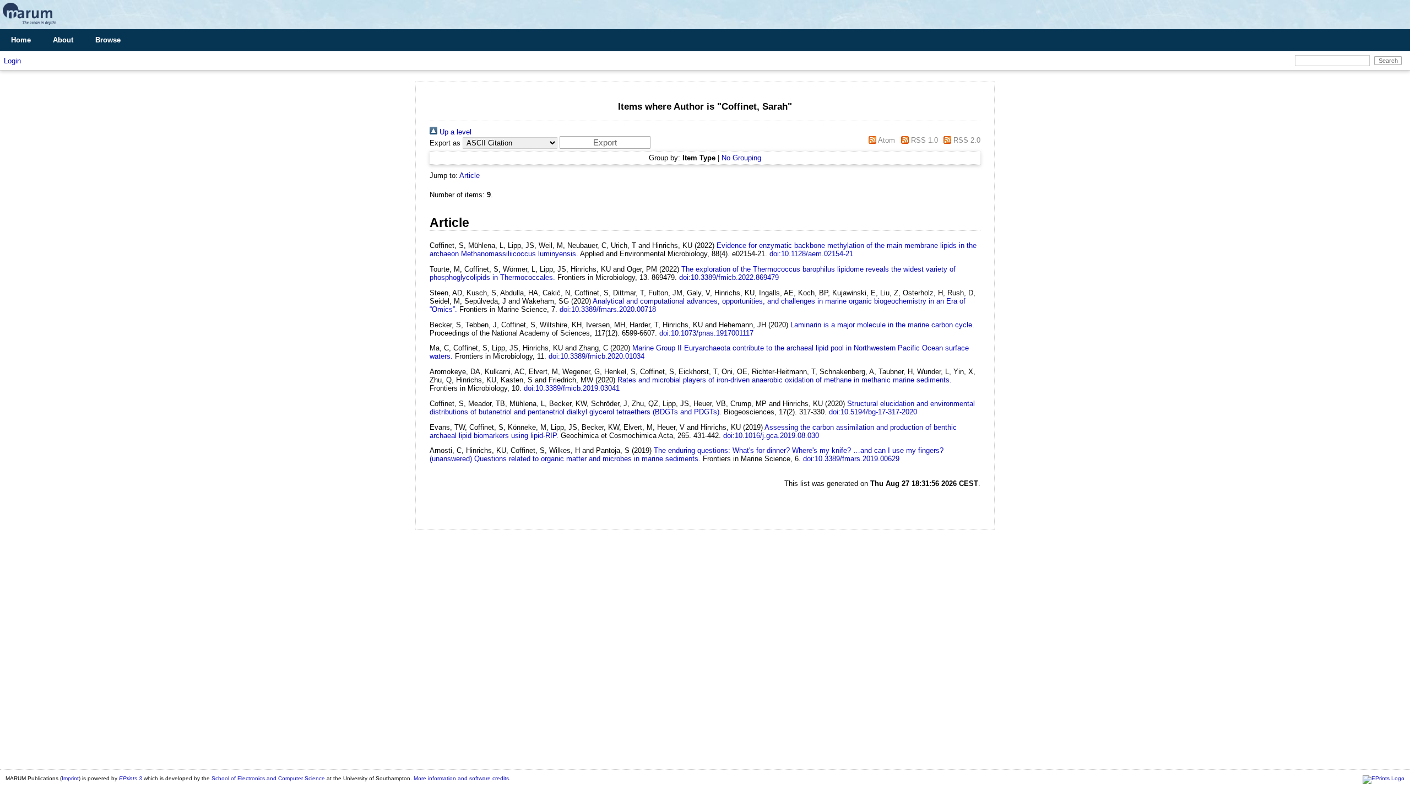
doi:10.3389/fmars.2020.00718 (608, 309)
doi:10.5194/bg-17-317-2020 (873, 412)
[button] (605, 142)
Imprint (70, 778)
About (63, 40)
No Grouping (741, 158)
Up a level (454, 132)
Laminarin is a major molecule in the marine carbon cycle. (882, 325)
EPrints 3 (130, 778)
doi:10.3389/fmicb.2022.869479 (729, 277)
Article (469, 175)
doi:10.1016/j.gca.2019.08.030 (771, 435)
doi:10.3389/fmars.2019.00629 (851, 459)
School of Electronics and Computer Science (268, 778)
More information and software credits (461, 778)
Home (21, 40)
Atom (885, 140)
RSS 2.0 (965, 140)
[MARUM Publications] (29, 25)
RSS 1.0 (923, 140)
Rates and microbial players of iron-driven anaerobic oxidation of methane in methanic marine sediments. (784, 380)
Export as (445, 143)
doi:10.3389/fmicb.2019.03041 (572, 388)
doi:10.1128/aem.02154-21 (811, 254)
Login (12, 61)
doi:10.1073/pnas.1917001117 (706, 333)
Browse (108, 40)
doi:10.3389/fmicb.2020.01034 (596, 356)
